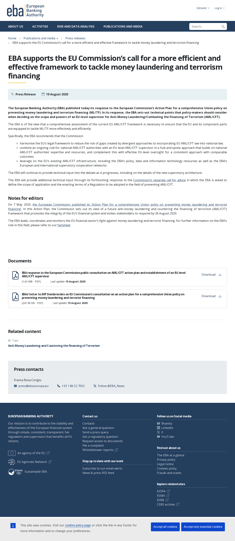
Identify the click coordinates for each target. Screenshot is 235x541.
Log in (218, 8)
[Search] (223, 26)
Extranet (202, 8)
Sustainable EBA (36, 472)
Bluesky (166, 423)
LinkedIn (167, 428)
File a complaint (93, 445)
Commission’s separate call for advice (159, 180)
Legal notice (165, 464)
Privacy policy (166, 460)
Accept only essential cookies (203, 526)
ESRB (160, 500)
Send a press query (95, 432)
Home (12, 38)
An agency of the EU (31, 453)
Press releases (75, 38)
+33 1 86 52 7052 (73, 386)
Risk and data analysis (75, 26)
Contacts (88, 423)
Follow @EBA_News (111, 386)
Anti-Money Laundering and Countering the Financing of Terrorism (54, 346)
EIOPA (161, 491)
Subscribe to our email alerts (102, 468)
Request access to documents (102, 441)
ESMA (161, 496)
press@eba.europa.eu (33, 386)
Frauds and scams (169, 473)
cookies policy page (78, 525)
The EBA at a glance (170, 455)
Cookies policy (167, 468)
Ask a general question (98, 428)
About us (15, 26)
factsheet (63, 225)
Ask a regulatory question (100, 437)
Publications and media (123, 26)
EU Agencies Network (32, 462)
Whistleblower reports (97, 450)
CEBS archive (166, 504)
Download (209, 275)
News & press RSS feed (98, 473)
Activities (40, 26)
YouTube (167, 437)
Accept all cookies (165, 526)
